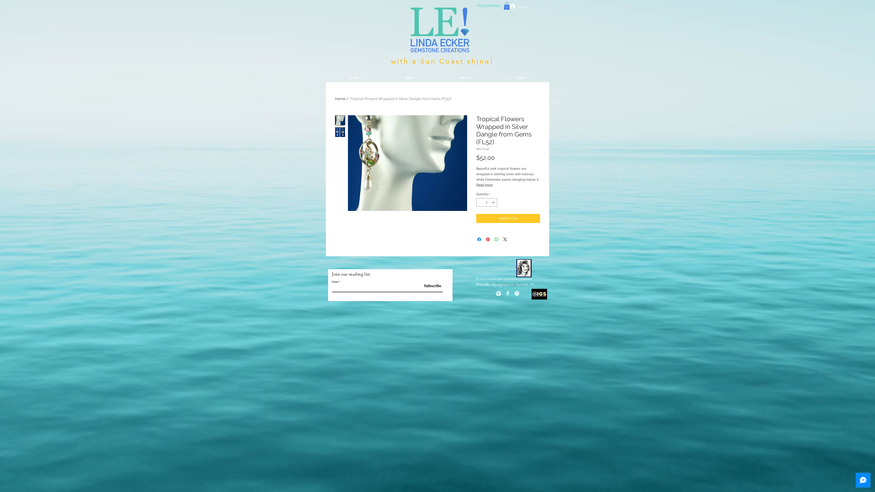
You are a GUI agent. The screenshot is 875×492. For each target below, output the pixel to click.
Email (335, 281)
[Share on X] (505, 239)
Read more (484, 185)
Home (340, 99)
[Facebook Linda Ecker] (507, 293)
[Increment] (494, 202)
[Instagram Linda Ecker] (498, 293)
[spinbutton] (487, 202)
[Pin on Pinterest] (488, 239)
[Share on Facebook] (479, 239)
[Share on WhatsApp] (496, 239)
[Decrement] (480, 202)
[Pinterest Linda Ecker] (517, 293)
